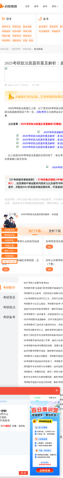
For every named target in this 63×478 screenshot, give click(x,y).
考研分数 (6, 35)
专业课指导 (44, 31)
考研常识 (6, 26)
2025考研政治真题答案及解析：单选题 (39, 214)
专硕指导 (56, 31)
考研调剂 (6, 40)
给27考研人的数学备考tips (36, 282)
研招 (54, 6)
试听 (49, 246)
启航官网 (15, 49)
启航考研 (41, 112)
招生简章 (16, 31)
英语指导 (53, 26)
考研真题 (27, 49)
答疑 (31, 40)
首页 (27, 6)
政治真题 (38, 49)
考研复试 (27, 35)
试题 (25, 40)
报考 (36, 6)
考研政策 (6, 31)
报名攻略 (27, 26)
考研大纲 (27, 31)
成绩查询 (16, 40)
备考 (45, 6)
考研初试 (16, 35)
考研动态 (16, 26)
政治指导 (43, 26)
